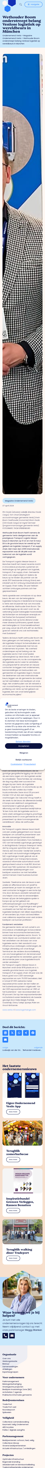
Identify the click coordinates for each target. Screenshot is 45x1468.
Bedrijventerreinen (13, 1400)
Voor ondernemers (13, 1377)
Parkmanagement (12, 1436)
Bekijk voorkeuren (24, 760)
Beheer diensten (23, 741)
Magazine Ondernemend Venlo (17, 37)
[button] (5, 1033)
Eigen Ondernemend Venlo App (20, 1104)
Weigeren (24, 753)
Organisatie (9, 1354)
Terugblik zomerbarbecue (17, 1152)
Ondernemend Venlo (11, 35)
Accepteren (23, 746)
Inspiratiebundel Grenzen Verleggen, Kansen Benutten (20, 1202)
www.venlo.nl (8, 1010)
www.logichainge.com (26, 1010)
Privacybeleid (30, 764)
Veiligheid (8, 1417)
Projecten (8, 1455)
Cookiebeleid (16, 764)
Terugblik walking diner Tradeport (19, 1250)
